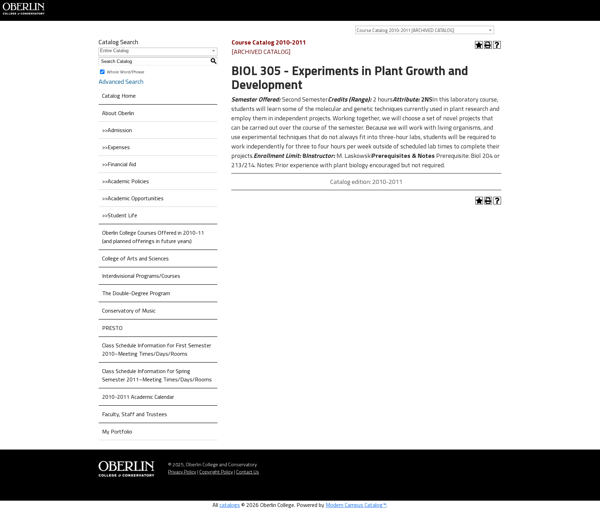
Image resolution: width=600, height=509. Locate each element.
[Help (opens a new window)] (497, 45)
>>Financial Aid (119, 164)
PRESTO (112, 328)
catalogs (229, 505)
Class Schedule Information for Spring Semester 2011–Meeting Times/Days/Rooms (157, 375)
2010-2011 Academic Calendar (138, 397)
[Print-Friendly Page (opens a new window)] (488, 45)
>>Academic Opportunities (133, 198)
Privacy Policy (182, 471)
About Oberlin (118, 113)
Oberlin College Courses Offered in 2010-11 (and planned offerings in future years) (153, 236)
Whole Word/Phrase (125, 71)
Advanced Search (121, 81)
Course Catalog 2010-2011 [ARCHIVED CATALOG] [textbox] (405, 30)
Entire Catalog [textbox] (114, 50)
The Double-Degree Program (136, 293)
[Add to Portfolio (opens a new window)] (479, 45)
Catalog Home (119, 95)
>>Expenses (116, 147)
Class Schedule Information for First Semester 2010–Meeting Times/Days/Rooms (156, 349)
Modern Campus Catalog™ (356, 505)
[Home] (23, 8)
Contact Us (247, 471)
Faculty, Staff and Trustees (134, 414)
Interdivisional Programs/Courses (141, 276)
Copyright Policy (216, 471)
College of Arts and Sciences (135, 258)
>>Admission (117, 130)
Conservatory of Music (129, 310)
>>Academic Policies (125, 181)
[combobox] (424, 30)
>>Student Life (119, 215)
